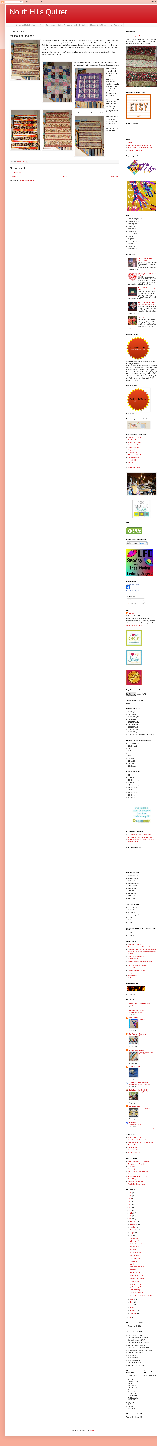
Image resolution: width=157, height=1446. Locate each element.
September (134, 1230)
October (133, 1227)
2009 (130, 1219)
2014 (130, 1204)
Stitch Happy (132, 452)
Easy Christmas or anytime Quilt (138, 1161)
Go (140, 1068)
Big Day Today (135, 1272)
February (133, 1311)
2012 (130, 1210)
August (132, 1233)
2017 (130, 1196)
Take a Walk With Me (135, 1124)
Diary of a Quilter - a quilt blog (139, 1083)
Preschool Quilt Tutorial (136, 1164)
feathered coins (133, 978)
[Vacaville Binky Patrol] (128, 589)
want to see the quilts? (137, 1267)
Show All (155, 1129)
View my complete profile (134, 625)
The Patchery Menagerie (137, 1034)
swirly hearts (132, 975)
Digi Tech (131, 462)
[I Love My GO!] (134, 645)
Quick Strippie (132, 1147)
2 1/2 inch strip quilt (134, 1137)
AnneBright (132, 460)
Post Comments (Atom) (26, 180)
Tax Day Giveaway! (144, 317)
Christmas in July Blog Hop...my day (145, 259)
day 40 (132, 1264)
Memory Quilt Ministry (98, 25)
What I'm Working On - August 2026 (139, 1084)
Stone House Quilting (135, 445)
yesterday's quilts (135, 1287)
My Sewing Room (135, 1106)
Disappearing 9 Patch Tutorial (138, 1171)
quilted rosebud (133, 959)
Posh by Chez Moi (134, 1145)
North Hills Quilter (38, 12)
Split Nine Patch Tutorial (136, 1174)
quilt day (133, 1270)
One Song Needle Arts (135, 440)
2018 (130, 1193)
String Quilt (132, 1166)
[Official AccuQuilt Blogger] (134, 684)
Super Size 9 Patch (134, 1150)
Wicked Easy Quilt (134, 1152)
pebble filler (132, 968)
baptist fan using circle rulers (137, 965)
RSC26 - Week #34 (145, 1108)
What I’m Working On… (136, 1012)
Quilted (131, 1005)
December (134, 1221)
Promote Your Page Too (133, 591)
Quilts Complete (133, 457)
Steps (141, 1036)
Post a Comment (18, 172)
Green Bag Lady (134, 1066)
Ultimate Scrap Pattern (135, 1181)
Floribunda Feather (134, 944)
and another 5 (134, 1247)
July (131, 1236)
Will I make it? (134, 1241)
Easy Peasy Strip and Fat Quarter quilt (140, 1142)
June (132, 1299)
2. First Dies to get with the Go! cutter (140, 837)
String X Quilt (132, 1169)
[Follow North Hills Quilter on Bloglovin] (137, 544)
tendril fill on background (136, 956)
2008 (130, 1317)
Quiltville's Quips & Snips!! (138, 1090)
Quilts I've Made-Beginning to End (29, 25)
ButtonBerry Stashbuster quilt (138, 1176)
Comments (133, 603)
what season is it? (136, 1284)
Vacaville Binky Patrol (132, 584)
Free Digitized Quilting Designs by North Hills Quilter (66, 25)
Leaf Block (142, 1019)
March (132, 1308)
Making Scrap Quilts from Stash (140, 1003)
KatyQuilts (132, 1122)
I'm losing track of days (137, 1293)
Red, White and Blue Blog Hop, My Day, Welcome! (146, 303)
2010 (130, 1216)
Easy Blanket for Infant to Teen (138, 1140)
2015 (130, 1201)
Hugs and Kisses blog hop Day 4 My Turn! (147, 274)
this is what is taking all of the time (141, 1295)
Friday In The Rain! (144, 1092)
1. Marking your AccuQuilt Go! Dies (139, 834)
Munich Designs (133, 447)
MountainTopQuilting (135, 437)
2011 (130, 1213)
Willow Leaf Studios (134, 442)
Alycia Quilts (133, 1018)
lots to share (134, 1238)
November (134, 1224)
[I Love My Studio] (134, 665)
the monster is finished (137, 1278)
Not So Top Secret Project (136, 1184)
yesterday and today (137, 1275)
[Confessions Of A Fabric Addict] (141, 210)
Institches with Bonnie (136, 1050)
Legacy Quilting (133, 450)
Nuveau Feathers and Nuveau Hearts (140, 947)
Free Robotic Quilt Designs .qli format (140, 147)
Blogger (92, 1430)
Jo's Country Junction (136, 1010)
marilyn (131, 613)
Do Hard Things (135, 1290)
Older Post (114, 176)
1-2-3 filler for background (136, 970)
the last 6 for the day (136, 1244)
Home (10, 25)
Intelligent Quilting (134, 467)
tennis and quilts (135, 1252)
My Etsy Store (116, 25)
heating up (133, 1261)
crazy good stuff (135, 1258)
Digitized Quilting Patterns (136, 455)
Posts (131, 600)
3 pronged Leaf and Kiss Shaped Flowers (142, 949)
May (131, 1302)
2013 (130, 1207)
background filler (133, 973)
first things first (134, 1255)
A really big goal (133, 36)
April (132, 1305)
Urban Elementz (133, 465)
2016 (130, 1199)
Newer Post (14, 176)
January (133, 1313)
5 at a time (133, 1250)
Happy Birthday (135, 1281)
